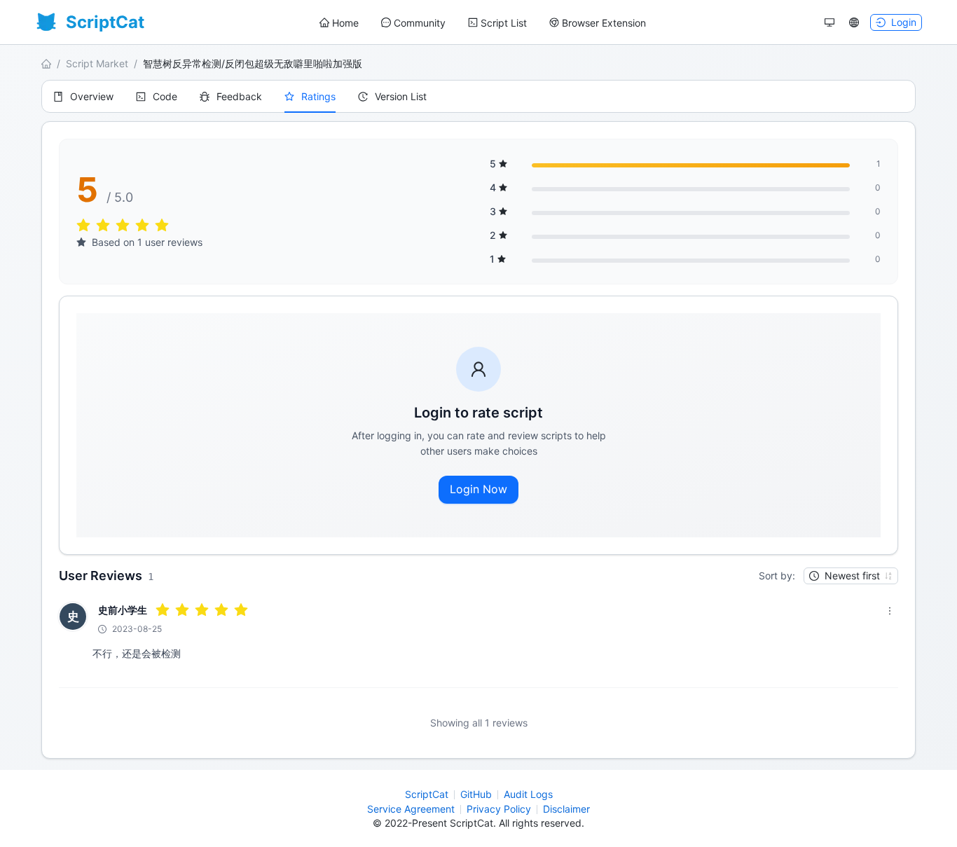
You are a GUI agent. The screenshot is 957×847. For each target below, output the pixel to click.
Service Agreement (411, 809)
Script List (504, 23)
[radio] (83, 226)
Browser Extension (604, 23)
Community (420, 23)
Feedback (239, 96)
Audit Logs (528, 794)
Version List (401, 96)
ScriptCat (426, 794)
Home (345, 23)
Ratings (318, 96)
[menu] (482, 23)
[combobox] (844, 576)
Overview (91, 96)
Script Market (97, 63)
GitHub (476, 794)
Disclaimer (566, 809)
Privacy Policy (499, 809)
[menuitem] (339, 23)
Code (165, 96)
